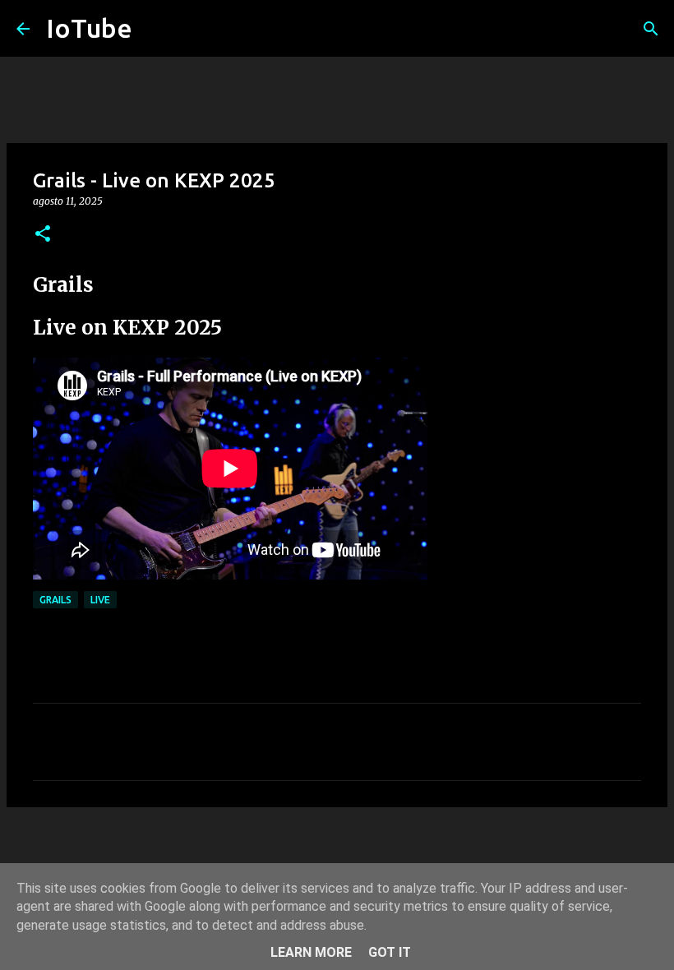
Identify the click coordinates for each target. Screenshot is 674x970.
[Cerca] (651, 28)
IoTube (89, 28)
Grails (55, 599)
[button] (43, 235)
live (100, 599)
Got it (389, 952)
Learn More (311, 952)
